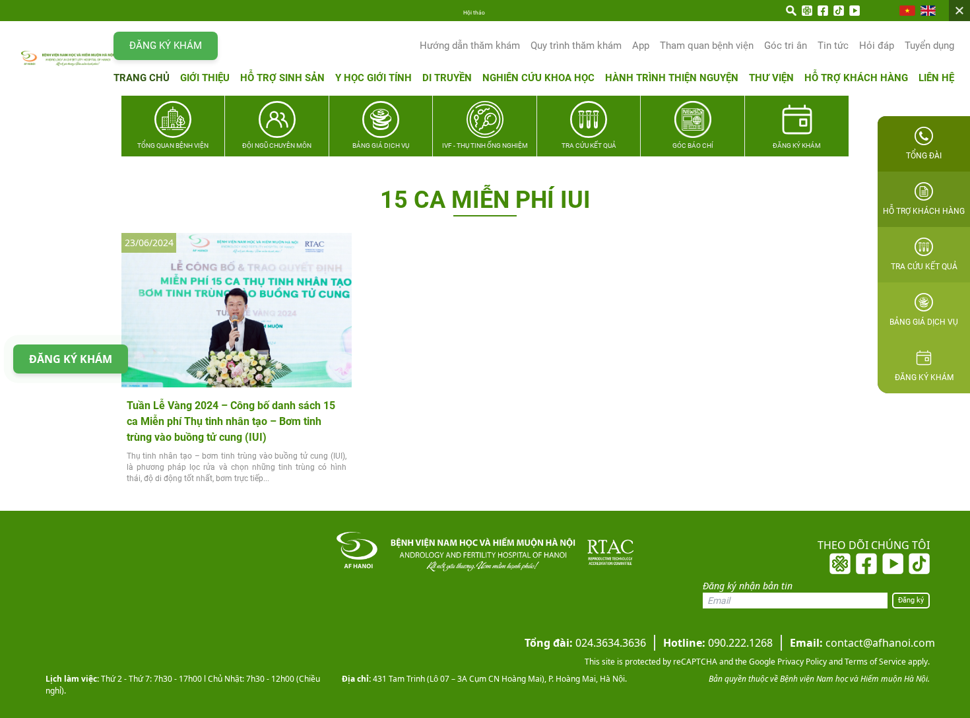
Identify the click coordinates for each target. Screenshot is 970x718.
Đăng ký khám (165, 45)
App (640, 45)
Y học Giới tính (373, 78)
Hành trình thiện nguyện (671, 78)
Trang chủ (141, 78)
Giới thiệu (205, 78)
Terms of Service (874, 661)
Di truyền (447, 78)
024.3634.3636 (585, 643)
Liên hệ (936, 78)
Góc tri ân (785, 45)
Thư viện (771, 78)
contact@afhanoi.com (862, 643)
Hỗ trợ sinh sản (282, 78)
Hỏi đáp (876, 45)
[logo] (67, 59)
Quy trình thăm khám (576, 45)
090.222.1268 (718, 643)
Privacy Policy (801, 661)
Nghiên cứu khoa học (538, 78)
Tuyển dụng (929, 45)
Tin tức (833, 45)
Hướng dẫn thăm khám (470, 45)
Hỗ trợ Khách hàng (856, 78)
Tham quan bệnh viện (707, 45)
